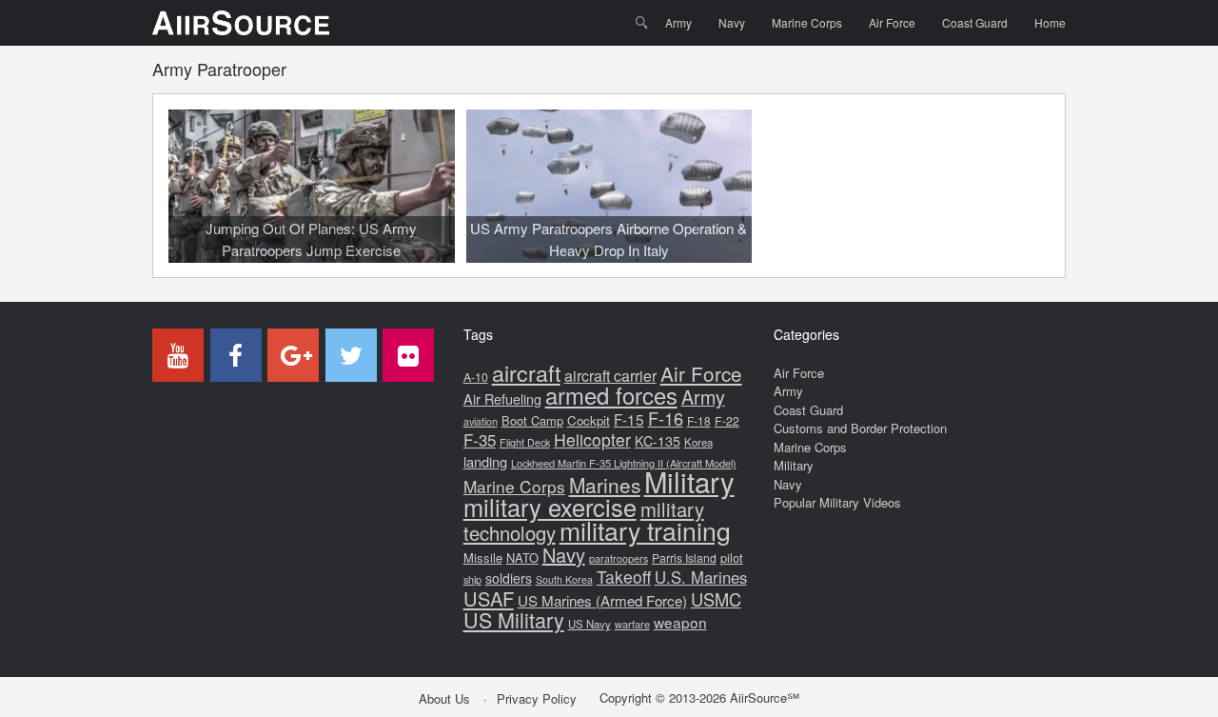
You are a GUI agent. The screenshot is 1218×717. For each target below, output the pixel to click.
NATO (522, 557)
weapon (680, 621)
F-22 (727, 420)
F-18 (699, 420)
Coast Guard (975, 22)
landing (485, 461)
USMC (716, 599)
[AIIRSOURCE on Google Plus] (293, 355)
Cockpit (588, 420)
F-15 (629, 418)
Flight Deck (525, 442)
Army (678, 22)
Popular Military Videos (837, 502)
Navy (731, 22)
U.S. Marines (701, 577)
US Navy (589, 623)
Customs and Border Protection (860, 428)
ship (472, 579)
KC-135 (657, 440)
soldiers (508, 578)
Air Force (892, 22)
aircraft (526, 372)
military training (645, 529)
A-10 (475, 377)
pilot (731, 557)
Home (1050, 22)
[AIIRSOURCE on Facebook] (236, 355)
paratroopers (618, 558)
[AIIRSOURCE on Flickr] (408, 355)
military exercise (550, 506)
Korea (698, 441)
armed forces (611, 395)
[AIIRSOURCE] (240, 22)
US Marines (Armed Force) (602, 600)
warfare (632, 623)
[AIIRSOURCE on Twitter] (351, 355)
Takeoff (624, 576)
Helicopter (592, 439)
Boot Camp (532, 420)
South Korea (564, 579)
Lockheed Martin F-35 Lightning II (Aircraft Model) (624, 462)
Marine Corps (807, 22)
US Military (513, 619)
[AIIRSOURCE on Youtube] (178, 355)
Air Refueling (502, 398)
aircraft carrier (610, 376)
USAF (488, 598)
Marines (604, 484)
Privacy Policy (537, 698)
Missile (482, 557)
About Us (444, 698)
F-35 (479, 439)
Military (689, 481)
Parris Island (684, 557)
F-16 (665, 418)
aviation (480, 421)
